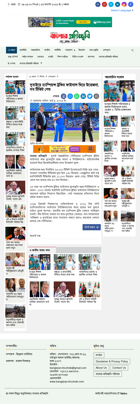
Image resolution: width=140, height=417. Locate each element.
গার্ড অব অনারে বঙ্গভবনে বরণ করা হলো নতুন (14, 245)
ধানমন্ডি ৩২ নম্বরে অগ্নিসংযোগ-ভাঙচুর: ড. (15, 297)
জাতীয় (47, 50)
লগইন (99, 355)
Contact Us (119, 367)
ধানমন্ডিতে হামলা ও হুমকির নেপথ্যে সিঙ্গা (88, 273)
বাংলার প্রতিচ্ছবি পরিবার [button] (29, 63)
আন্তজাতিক (35, 50)
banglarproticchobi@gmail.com (68, 367)
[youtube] (111, 4)
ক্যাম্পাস (91, 56)
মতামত (40, 56)
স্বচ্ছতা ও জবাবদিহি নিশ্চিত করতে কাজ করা (64, 273)
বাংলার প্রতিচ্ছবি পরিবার (108, 56)
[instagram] (97, 4)
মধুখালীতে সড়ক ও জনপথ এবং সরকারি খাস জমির (15, 322)
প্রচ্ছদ (12, 50)
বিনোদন (82, 50)
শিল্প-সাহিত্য (63, 56)
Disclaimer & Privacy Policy (112, 361)
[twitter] (124, 4)
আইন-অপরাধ (27, 56)
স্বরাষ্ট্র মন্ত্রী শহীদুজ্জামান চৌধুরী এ (15, 271)
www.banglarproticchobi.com (67, 381)
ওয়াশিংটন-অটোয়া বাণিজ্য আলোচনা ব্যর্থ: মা (39, 302)
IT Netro (122, 393)
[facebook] (130, 4)
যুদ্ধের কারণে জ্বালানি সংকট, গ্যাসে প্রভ (63, 300)
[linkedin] (117, 4)
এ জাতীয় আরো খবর (40, 250)
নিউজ (42, 76)
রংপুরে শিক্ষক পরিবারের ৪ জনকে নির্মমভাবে (37, 274)
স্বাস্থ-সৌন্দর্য (13, 56)
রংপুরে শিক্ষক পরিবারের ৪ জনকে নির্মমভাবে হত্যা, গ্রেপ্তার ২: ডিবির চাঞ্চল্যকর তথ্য (118, 108)
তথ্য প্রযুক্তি (93, 50)
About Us (101, 367)
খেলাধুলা (106, 50)
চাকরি (50, 56)
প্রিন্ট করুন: (90, 227)
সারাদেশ (68, 50)
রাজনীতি (23, 50)
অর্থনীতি (57, 50)
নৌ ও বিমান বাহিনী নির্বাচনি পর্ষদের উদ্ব (87, 300)
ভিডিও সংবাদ (77, 56)
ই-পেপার (11, 63)
